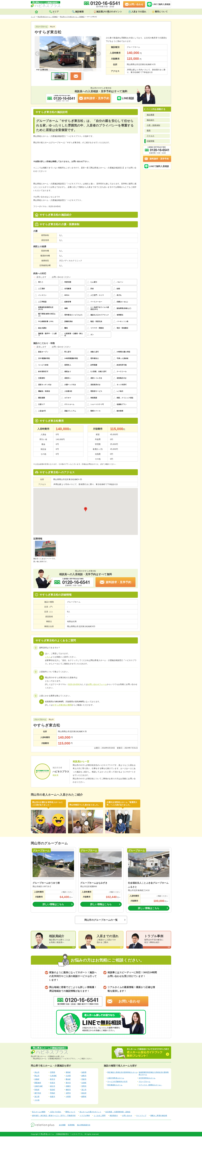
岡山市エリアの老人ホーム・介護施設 (72, 17)
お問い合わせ (129, 1001)
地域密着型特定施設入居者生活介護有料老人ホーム (154, 1073)
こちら (48, 657)
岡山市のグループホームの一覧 (101, 920)
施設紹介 (150, 120)
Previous (37, 54)
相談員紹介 (114, 1115)
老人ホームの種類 (38, 1112)
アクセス (150, 136)
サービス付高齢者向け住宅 (117, 1081)
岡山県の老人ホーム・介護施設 (48, 17)
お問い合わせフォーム (97, 684)
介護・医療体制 (153, 125)
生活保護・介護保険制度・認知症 (117, 1112)
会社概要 (62, 1125)
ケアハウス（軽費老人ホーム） (150, 1085)
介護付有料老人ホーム (115, 1078)
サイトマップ (141, 1115)
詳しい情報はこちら (53, 904)
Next (98, 54)
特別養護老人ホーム (114, 1085)
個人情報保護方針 (83, 1125)
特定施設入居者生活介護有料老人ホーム (122, 1072)
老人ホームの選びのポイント (90, 1112)
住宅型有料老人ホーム (147, 1078)
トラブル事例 (85, 1115)
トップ (33, 17)
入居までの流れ (138, 11)
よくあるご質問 (99, 1115)
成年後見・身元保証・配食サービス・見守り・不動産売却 (54, 1115)
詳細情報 (150, 141)
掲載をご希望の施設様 (158, 1115)
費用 (149, 131)
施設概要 (150, 115)
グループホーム (144, 1081)
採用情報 (71, 1125)
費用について (161, 11)
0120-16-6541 (74, 684)
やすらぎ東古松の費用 (62, 705)
